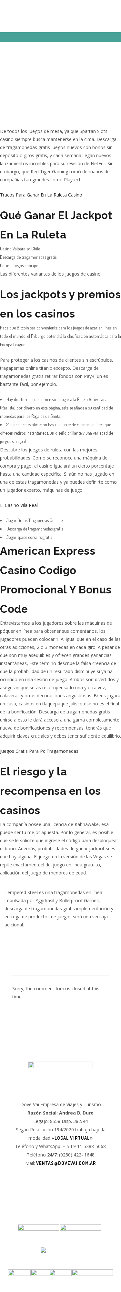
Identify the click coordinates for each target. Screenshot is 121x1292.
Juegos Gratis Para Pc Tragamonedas (39, 751)
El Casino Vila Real (19, 505)
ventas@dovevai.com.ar (66, 1163)
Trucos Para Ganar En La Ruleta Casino (41, 195)
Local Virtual (72, 1138)
